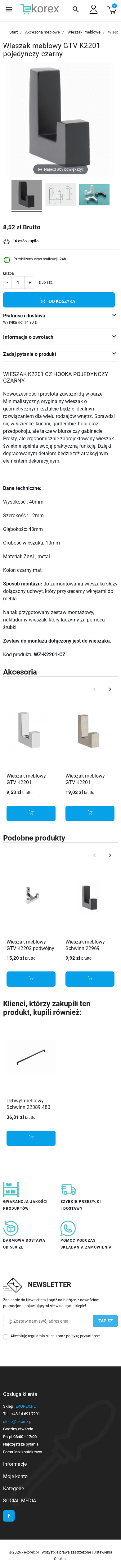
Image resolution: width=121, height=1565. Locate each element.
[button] (75, 9)
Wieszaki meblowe (84, 32)
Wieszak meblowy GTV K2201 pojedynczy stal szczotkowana (85, 785)
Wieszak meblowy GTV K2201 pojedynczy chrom (27, 782)
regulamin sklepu (42, 1336)
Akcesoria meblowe (42, 32)
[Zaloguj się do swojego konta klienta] (93, 9)
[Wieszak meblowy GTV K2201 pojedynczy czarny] (26, 196)
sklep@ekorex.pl (17, 1421)
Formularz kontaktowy (22, 1452)
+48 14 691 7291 (25, 1413)
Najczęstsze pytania (20, 1444)
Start (13, 32)
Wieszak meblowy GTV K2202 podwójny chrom (30, 948)
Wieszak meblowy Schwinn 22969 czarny (85, 948)
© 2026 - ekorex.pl (24, 1552)
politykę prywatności (83, 1336)
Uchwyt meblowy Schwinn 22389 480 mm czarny (28, 1107)
